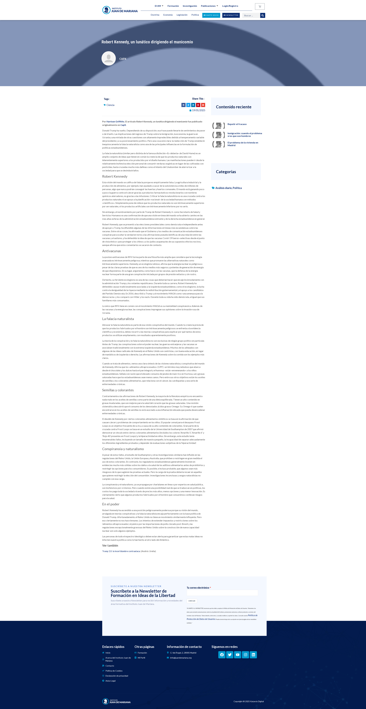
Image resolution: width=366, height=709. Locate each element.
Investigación (190, 5)
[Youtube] (237, 654)
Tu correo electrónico (198, 587)
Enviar (192, 601)
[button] (183, 105)
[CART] (260, 6)
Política (237, 187)
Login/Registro (230, 5)
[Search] (262, 15)
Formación (173, 5)
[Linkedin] (253, 654)
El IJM (158, 5)
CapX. (123, 125)
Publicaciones (208, 5)
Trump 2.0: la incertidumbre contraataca (121, 551)
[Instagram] (245, 654)
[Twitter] (229, 654)
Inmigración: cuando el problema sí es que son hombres (245, 134)
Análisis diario (223, 187)
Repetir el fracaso (237, 124)
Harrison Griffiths (115, 121)
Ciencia (110, 104)
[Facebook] (221, 654)
